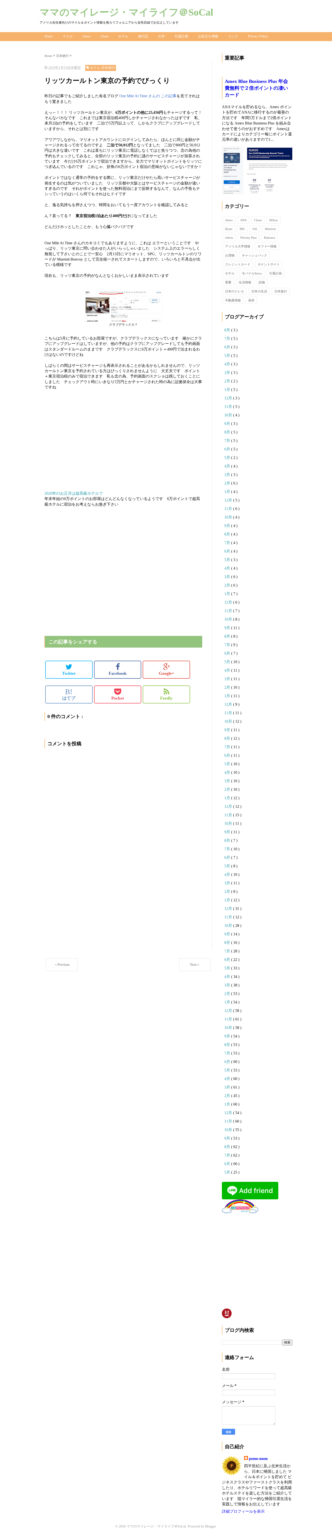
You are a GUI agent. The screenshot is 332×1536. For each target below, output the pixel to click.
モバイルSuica (252, 273)
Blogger (210, 1526)
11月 (228, 406)
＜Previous (62, 964)
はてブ (68, 694)
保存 (251, 300)
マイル (67, 36)
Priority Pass (248, 237)
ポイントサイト (269, 264)
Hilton (273, 220)
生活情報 (245, 282)
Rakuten (269, 237)
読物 (262, 282)
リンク (233, 36)
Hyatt (228, 229)
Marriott (270, 229)
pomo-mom (258, 1459)
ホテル (123, 36)
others (229, 237)
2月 (227, 381)
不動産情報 (233, 300)
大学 (161, 36)
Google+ (166, 673)
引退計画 (181, 36)
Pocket (117, 698)
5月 (227, 355)
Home (48, 36)
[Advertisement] (123, 440)
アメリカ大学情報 (237, 246)
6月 (227, 347)
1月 (227, 389)
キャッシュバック (254, 255)
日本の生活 (259, 291)
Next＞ (195, 964)
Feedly (166, 698)
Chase (104, 36)
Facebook (118, 673)
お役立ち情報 (208, 36)
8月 (227, 330)
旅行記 (143, 36)
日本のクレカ (234, 291)
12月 (228, 398)
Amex (86, 36)
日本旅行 (280, 291)
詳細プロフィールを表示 (243, 1511)
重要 (228, 282)
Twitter (69, 673)
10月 (228, 415)
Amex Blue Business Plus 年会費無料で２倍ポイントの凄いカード (256, 88)
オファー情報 (267, 246)
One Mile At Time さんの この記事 (147, 96)
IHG (242, 229)
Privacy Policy (258, 36)
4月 (227, 364)
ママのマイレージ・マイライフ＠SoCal (126, 12)
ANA (243, 220)
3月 (227, 372)
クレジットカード (237, 264)
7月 (227, 338)
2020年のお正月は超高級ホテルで (73, 493)
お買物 (230, 255)
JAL (255, 229)
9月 (227, 423)
